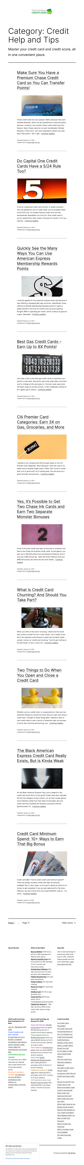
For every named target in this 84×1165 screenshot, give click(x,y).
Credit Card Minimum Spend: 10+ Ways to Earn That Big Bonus (40, 838)
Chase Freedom (36, 982)
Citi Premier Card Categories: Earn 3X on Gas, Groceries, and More (40, 421)
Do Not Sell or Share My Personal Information (17, 1158)
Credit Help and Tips (33, 142)
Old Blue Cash (36, 992)
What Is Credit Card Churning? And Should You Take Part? (41, 594)
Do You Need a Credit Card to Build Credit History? (64, 1054)
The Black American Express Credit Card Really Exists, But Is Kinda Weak (41, 755)
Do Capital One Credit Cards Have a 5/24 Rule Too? (39, 166)
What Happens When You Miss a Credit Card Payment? (66, 1118)
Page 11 (26, 923)
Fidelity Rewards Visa (38, 977)
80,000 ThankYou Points (39, 1082)
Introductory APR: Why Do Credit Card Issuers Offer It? (66, 1076)
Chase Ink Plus (36, 997)
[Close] (38, 1145)
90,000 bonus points (38, 1037)
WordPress (71, 1153)
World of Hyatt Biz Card (39, 959)
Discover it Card (36, 987)
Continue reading (48, 134)
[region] (21, 1152)
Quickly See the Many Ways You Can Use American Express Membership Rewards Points (37, 258)
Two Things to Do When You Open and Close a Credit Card (39, 675)
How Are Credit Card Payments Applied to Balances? (64, 1062)
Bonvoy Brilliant (36, 952)
